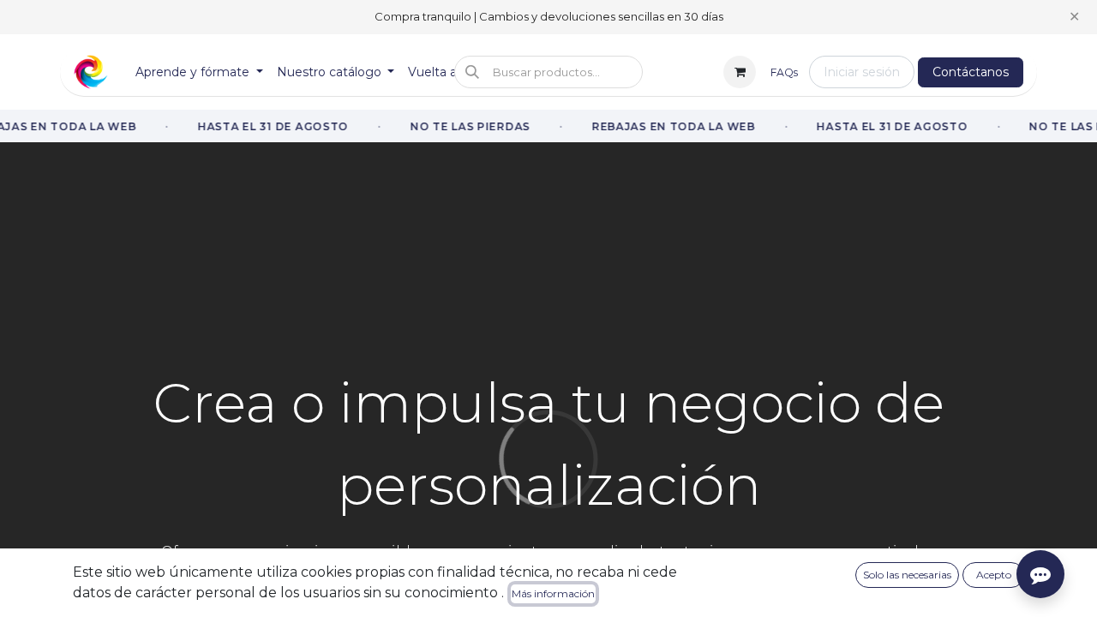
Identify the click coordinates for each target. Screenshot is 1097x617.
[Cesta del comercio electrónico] (739, 72)
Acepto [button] (993, 574)
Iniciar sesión (862, 72)
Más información (553, 593)
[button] (548, 72)
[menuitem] (199, 72)
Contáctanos (970, 72)
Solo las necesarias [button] (907, 574)
